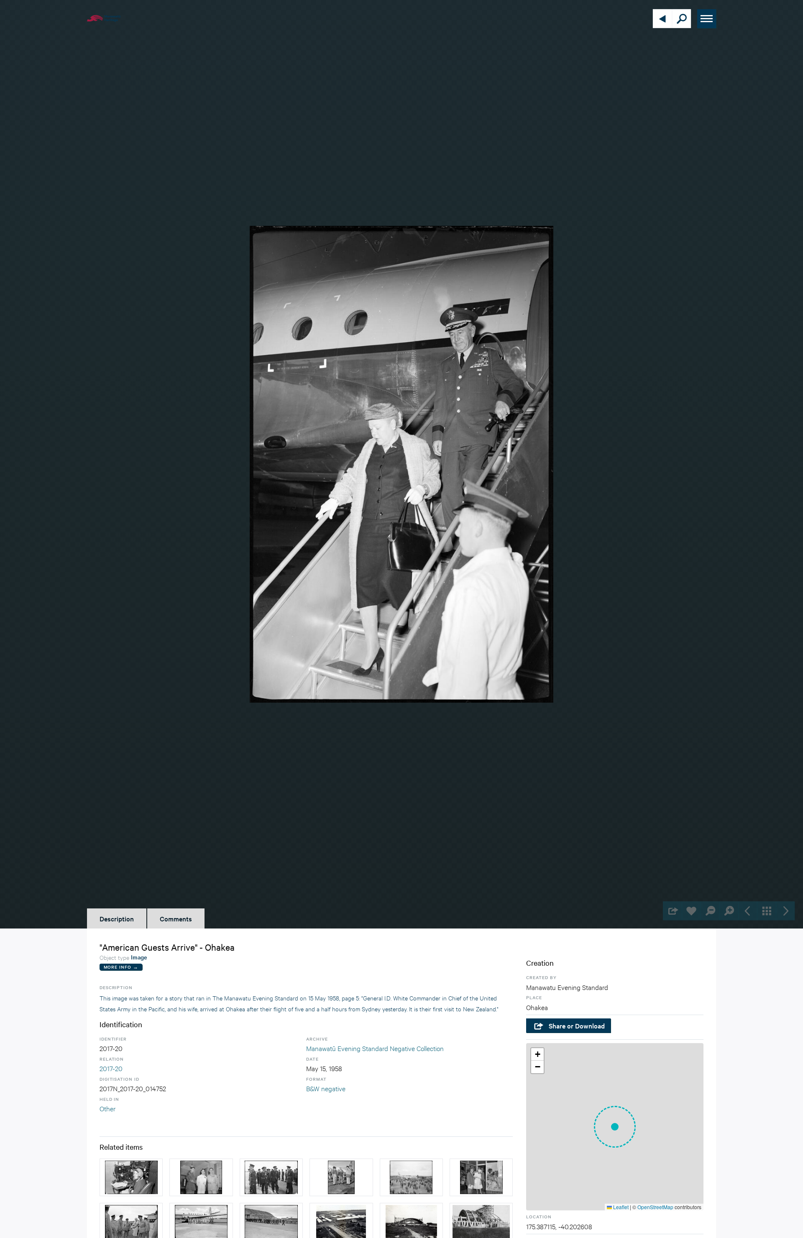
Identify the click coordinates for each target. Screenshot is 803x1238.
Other (107, 1108)
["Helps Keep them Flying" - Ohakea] (411, 1177)
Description (117, 918)
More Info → (121, 967)
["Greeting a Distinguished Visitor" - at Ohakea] (341, 1177)
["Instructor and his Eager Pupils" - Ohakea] (201, 1177)
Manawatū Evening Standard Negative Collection (375, 1048)
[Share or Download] (672, 910)
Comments (176, 918)
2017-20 (111, 1068)
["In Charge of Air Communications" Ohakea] (131, 1177)
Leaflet (620, 1206)
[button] (615, 1127)
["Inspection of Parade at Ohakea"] (271, 1177)
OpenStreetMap (655, 1206)
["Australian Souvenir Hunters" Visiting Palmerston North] (481, 1177)
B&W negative (325, 1088)
